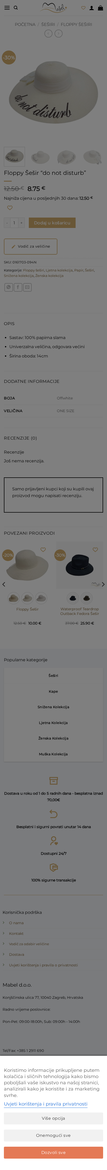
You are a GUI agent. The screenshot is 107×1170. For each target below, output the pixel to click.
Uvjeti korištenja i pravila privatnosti (46, 1104)
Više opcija (53, 1118)
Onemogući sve (53, 1135)
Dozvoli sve (53, 1152)
